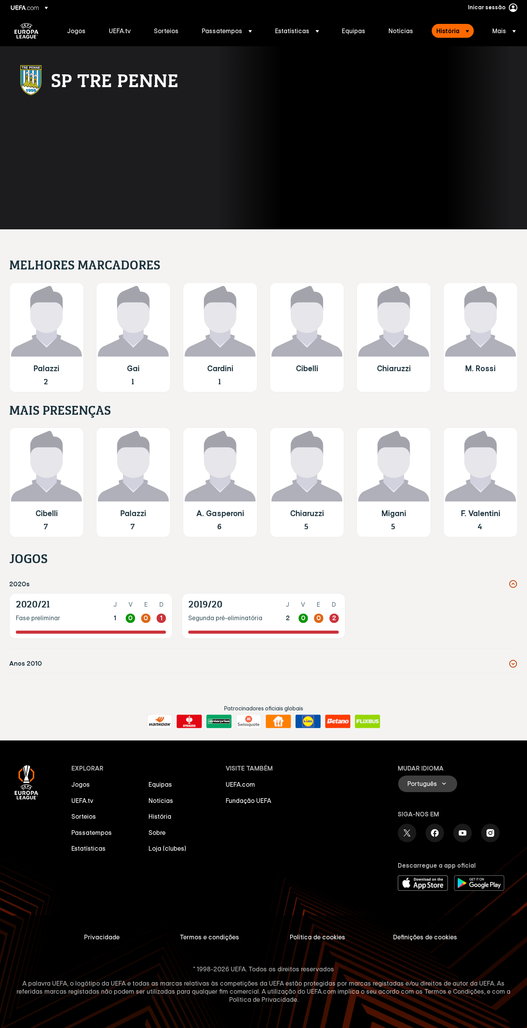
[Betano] (337, 722)
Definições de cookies (425, 937)
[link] (76, 31)
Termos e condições (209, 937)
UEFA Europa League (26, 31)
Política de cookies (317, 937)
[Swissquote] (248, 722)
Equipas (160, 784)
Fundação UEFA (248, 800)
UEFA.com (240, 784)
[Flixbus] (367, 722)
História (160, 816)
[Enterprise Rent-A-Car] (218, 722)
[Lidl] (308, 722)
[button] (227, 31)
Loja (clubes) (167, 848)
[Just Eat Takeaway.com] (278, 722)
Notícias (161, 800)
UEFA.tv (82, 800)
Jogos (80, 784)
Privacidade (102, 937)
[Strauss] (189, 722)
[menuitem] (78, 31)
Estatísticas (88, 848)
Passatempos (91, 832)
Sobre (157, 832)
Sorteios (83, 816)
